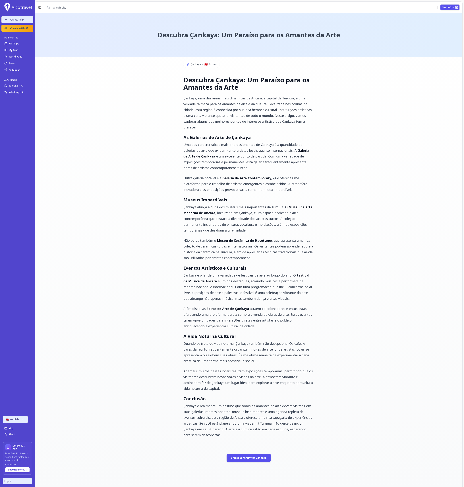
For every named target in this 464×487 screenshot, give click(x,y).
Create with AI (19, 28)
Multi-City (448, 7)
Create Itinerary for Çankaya (248, 457)
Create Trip (17, 19)
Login (7, 481)
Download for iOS (17, 469)
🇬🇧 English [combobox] (12, 419)
